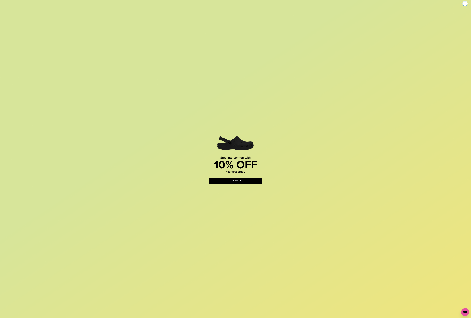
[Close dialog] (465, 3)
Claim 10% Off (235, 180)
